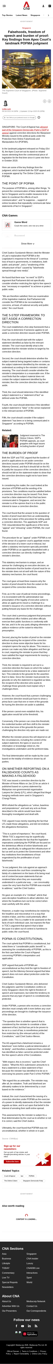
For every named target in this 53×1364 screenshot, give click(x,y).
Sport (29, 1277)
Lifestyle (6, 1263)
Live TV (6, 1277)
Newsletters (7, 1287)
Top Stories (7, 15)
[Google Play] (16, 1333)
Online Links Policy (39, 1354)
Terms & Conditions (29, 1351)
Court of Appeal (9, 1176)
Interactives (32, 1273)
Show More (26, 244)
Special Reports (10, 1282)
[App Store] (20, 1333)
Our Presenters (9, 1311)
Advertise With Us (10, 1306)
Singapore (35, 15)
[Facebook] (16, 1326)
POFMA (31, 1176)
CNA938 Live (33, 1268)
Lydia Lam (6, 109)
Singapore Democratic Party (33, 1181)
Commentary (8, 1273)
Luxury (29, 1263)
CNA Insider (32, 1258)
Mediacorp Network (35, 1301)
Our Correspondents (36, 1311)
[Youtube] (22, 1326)
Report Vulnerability (21, 1354)
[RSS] (36, 1326)
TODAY (6, 1268)
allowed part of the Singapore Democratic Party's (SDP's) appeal (25, 130)
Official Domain (13, 1351)
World (29, 1282)
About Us (6, 1301)
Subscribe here (12, 1162)
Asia (4, 1254)
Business (6, 1258)
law (22, 1176)
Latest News (21, 15)
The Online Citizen (10, 1181)
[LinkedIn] (29, 1326)
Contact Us (31, 1306)
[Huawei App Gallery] (30, 1333)
